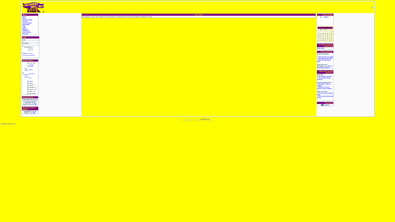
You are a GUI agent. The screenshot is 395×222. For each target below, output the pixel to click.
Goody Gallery (27, 23)
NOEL (31, 70)
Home (24, 17)
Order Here (320, 48)
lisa (30, 78)
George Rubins (31, 65)
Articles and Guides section (324, 66)
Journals (25, 34)
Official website (324, 87)
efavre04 (31, 74)
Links (24, 27)
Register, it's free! (27, 53)
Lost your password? (28, 55)
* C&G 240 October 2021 (324, 58)
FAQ (23, 26)
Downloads (26, 24)
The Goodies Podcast (325, 76)
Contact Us (25, 30)
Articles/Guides (27, 20)
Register (25, 29)
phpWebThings (205, 119)
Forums (24, 21)
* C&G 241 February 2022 (325, 57)
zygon (31, 81)
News (24, 18)
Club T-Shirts (26, 32)
